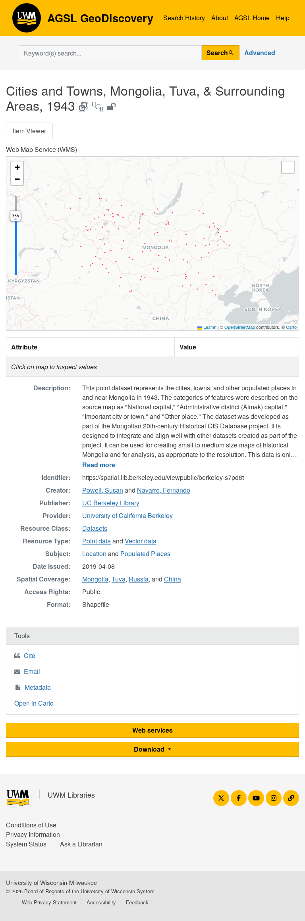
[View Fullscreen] (288, 167)
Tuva (118, 578)
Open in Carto (34, 703)
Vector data (140, 540)
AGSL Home (252, 17)
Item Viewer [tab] (29, 130)
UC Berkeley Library (110, 502)
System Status (26, 843)
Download (150, 749)
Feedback (137, 902)
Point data (96, 540)
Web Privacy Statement (49, 902)
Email (32, 671)
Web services (152, 730)
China (172, 578)
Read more (98, 464)
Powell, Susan (102, 490)
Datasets (94, 528)
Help (283, 17)
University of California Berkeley (127, 515)
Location (94, 553)
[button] (17, 167)
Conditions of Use (31, 824)
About (219, 17)
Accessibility (101, 902)
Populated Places (145, 553)
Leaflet (209, 327)
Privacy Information (33, 834)
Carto (291, 327)
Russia (139, 578)
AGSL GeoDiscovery (26, 20)
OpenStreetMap (239, 327)
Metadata (38, 687)
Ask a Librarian (81, 843)
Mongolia (95, 578)
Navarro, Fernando (163, 490)
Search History (184, 17)
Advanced (259, 52)
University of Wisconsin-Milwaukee (51, 882)
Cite (29, 655)
